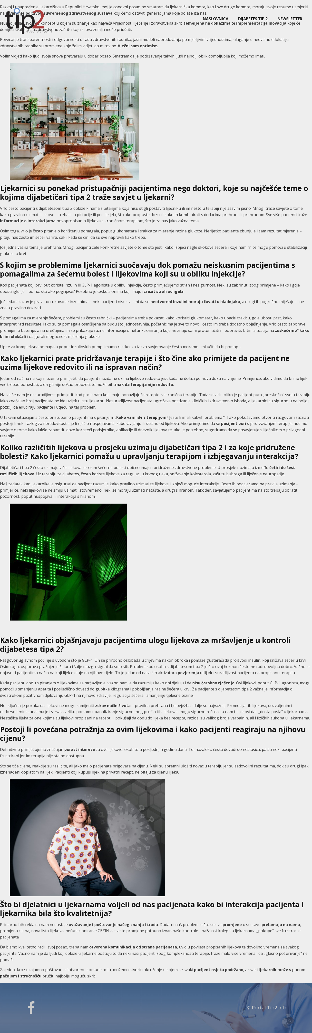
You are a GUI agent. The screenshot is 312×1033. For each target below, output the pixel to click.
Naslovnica (215, 18)
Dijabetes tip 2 (253, 18)
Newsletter (289, 18)
